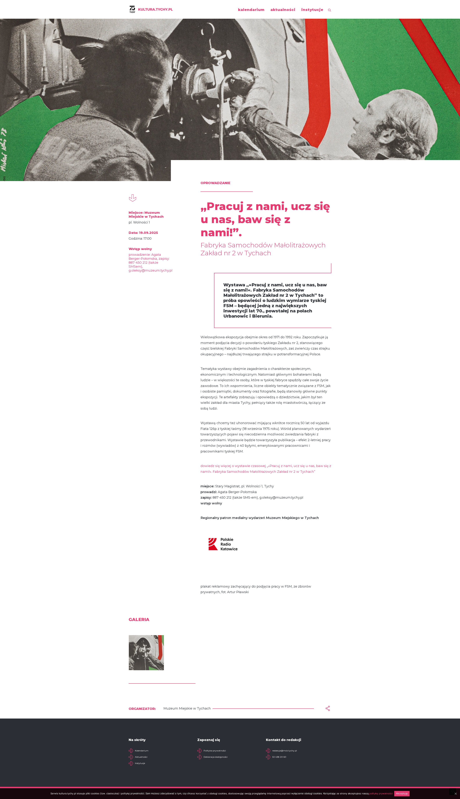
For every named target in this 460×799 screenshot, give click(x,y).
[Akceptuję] (455, 793)
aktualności (282, 10)
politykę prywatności (380, 793)
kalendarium (251, 10)
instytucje (312, 10)
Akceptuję (402, 793)
